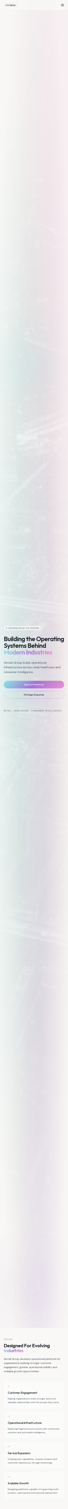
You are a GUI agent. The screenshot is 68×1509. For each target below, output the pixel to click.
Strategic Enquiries (34, 694)
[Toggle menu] (62, 5)
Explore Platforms (34, 684)
